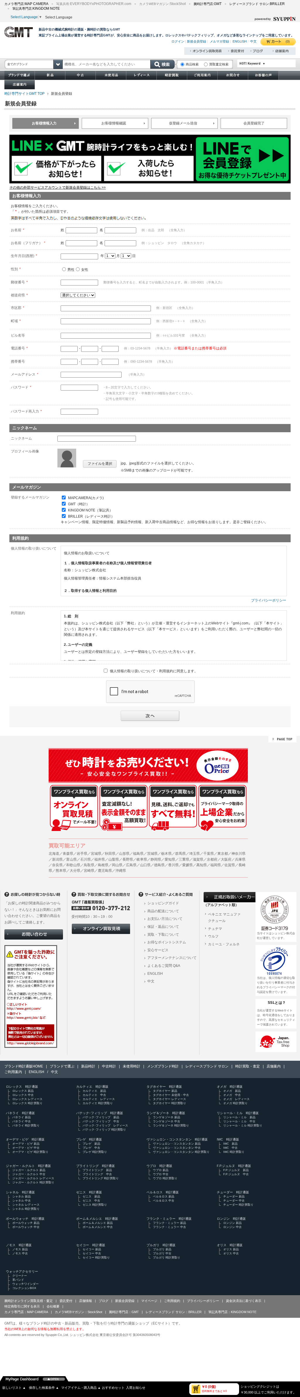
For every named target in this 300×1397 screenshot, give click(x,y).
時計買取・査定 (247, 1066)
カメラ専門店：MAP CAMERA (26, 1312)
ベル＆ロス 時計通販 (162, 1192)
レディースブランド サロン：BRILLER (174, 1312)
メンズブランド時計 (163, 1066)
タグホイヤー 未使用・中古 (171, 1095)
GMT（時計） (79, 504)
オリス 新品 (231, 1249)
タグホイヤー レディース (169, 1099)
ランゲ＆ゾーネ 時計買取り (171, 1125)
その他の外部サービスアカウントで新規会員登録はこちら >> (57, 187)
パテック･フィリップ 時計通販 (99, 1113)
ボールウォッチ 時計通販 (25, 1218)
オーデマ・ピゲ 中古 (26, 1147)
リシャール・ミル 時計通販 (238, 1113)
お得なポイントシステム (166, 942)
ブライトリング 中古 (97, 1174)
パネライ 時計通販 (20, 1113)
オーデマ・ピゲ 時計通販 (25, 1139)
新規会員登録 (196, 41)
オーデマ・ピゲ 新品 (26, 1143)
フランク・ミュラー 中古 (169, 1227)
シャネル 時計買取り (26, 1208)
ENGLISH (240, 41)
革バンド (18, 1279)
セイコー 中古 (92, 1253)
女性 (84, 269)
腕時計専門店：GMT (124, 1312)
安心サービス (157, 950)
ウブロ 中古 (160, 1174)
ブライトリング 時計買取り (101, 1178)
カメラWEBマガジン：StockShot (78, 1312)
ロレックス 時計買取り (27, 1103)
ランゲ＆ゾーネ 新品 (166, 1117)
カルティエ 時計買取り (98, 1103)
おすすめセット (113, 1387)
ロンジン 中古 (232, 1227)
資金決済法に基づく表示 (243, 1301)
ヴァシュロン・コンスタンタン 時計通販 (177, 1139)
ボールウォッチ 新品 (26, 1222)
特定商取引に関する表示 (22, 1306)
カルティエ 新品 (94, 1090)
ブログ (103, 1301)
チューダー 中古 (234, 1200)
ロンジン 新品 (232, 1222)
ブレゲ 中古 (91, 1147)
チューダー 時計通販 (233, 1192)
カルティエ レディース (99, 1099)
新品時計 (88, 1066)
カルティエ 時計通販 (92, 1086)
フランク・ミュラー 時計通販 (169, 1218)
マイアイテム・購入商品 (81, 1387)
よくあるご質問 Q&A (163, 966)
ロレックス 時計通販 (22, 1086)
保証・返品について (163, 927)
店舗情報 (85, 1301)
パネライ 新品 (21, 1117)
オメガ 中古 (232, 1095)
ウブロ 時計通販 (159, 1166)
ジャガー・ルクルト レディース (33, 1178)
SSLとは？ (277, 1003)
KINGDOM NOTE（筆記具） (90, 510)
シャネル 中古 (21, 1200)
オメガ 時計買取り (235, 1103)
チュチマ (215, 929)
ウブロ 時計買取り (165, 1178)
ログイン (177, 41)
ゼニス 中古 (91, 1200)
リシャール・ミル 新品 (239, 1117)
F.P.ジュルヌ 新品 (236, 1170)
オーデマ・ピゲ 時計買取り (30, 1151)
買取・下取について (163, 935)
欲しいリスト (14, 1387)
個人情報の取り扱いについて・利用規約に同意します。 (154, 671)
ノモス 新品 (20, 1249)
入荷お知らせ (135, 1387)
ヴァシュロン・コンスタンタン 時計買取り (181, 1151)
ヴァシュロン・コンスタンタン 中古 (177, 1147)
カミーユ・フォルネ (224, 944)
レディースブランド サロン (207, 1066)
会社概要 (53, 1306)
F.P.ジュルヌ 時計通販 (234, 1166)
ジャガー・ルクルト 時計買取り (33, 1182)
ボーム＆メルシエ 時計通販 (97, 1218)
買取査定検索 (219, 64)
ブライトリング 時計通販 (95, 1166)
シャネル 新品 (21, 1196)
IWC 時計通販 (228, 1139)
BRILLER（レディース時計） (91, 516)
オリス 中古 (231, 1253)
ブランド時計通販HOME (23, 1066)
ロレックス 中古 (23, 1095)
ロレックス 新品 (23, 1090)
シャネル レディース (26, 1204)
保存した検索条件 (44, 1387)
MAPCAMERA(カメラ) (86, 498)
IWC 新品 (230, 1143)
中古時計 (109, 1066)
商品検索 (192, 64)
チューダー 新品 (234, 1196)
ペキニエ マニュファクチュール (224, 917)
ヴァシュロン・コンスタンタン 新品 (177, 1143)
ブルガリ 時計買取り (166, 1257)
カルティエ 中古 (94, 1095)
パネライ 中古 (21, 1121)
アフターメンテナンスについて (172, 958)
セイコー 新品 (92, 1249)
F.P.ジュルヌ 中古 (236, 1174)
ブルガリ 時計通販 (160, 1245)
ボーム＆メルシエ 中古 (98, 1227)
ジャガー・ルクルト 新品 (28, 1170)
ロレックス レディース (27, 1099)
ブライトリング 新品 (97, 1170)
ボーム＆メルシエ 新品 (98, 1222)
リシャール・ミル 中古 (239, 1121)
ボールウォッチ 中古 (26, 1227)
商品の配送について (163, 911)
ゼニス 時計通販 (89, 1192)
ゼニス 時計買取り (95, 1204)
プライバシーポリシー (268, 600)
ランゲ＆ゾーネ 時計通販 (165, 1113)
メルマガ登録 (219, 41)
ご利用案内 (13, 1072)
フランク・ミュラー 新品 (169, 1222)
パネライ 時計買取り (26, 1125)
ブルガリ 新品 (162, 1249)
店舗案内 (274, 1066)
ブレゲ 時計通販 (89, 1139)
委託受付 (65, 1301)
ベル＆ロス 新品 (163, 1196)
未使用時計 (131, 1066)
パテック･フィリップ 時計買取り (104, 1129)
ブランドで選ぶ (62, 1066)
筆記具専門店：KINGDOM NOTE (232, 1312)
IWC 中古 (230, 1147)
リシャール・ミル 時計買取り (242, 1125)
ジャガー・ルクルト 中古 (28, 1174)
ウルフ (213, 936)
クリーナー (19, 1275)
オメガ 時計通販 (230, 1086)
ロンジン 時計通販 (231, 1218)
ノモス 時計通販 (19, 1245)
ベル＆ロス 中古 (163, 1200)
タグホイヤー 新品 (165, 1090)
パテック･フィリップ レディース (105, 1125)
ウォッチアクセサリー (22, 1271)
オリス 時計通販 (230, 1245)
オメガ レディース (236, 1099)
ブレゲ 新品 (91, 1143)
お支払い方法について (165, 919)
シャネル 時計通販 (20, 1192)
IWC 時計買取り (233, 1151)
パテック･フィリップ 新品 (101, 1117)
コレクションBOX (24, 1288)
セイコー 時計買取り (96, 1257)
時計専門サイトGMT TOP (24, 94)
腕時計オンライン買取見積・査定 (28, 1301)
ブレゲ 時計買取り (95, 1151)
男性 (70, 269)
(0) (288, 41)
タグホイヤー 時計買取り (169, 1103)
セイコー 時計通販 (90, 1245)
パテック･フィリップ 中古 (101, 1121)
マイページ (149, 1301)
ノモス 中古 (20, 1253)
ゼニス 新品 (91, 1196)
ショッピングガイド (163, 903)
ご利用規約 (172, 1301)
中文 (253, 41)
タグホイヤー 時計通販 (164, 1086)
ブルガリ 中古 (162, 1253)
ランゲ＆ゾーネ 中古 (166, 1121)
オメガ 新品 (232, 1090)
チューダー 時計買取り (238, 1204)
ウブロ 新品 (160, 1170)
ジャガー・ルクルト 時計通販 (28, 1166)
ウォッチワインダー (25, 1283)
